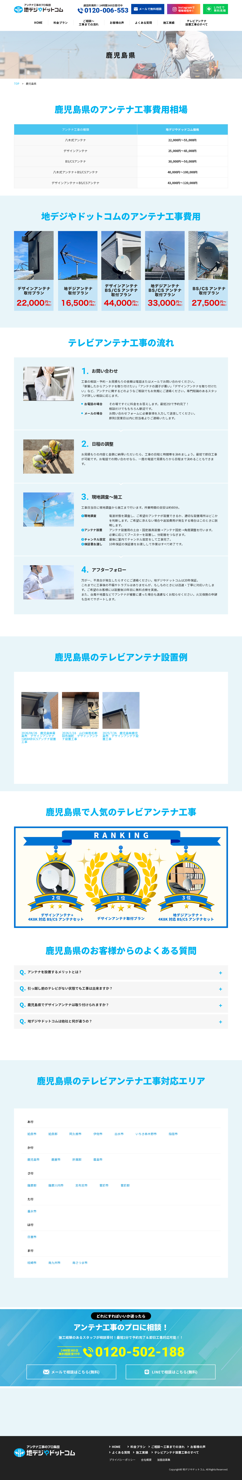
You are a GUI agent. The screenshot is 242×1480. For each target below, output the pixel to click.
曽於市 (104, 1185)
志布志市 (81, 1185)
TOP (16, 83)
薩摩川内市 (56, 1185)
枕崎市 (31, 1262)
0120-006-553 (106, 10)
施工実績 (169, 23)
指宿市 (173, 1134)
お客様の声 (117, 23)
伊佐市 (97, 1134)
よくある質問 (143, 23)
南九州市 (54, 1262)
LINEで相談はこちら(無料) (175, 1372)
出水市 (119, 1134)
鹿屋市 (55, 1159)
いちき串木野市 (146, 1134)
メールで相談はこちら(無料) (75, 1372)
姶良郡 (52, 1134)
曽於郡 (125, 1185)
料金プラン (61, 23)
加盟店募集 (163, 1460)
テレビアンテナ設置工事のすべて (196, 22)
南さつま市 (80, 1262)
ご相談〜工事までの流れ (89, 22)
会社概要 (146, 1460)
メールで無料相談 (150, 9)
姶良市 (31, 1134)
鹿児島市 (33, 1159)
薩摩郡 (31, 1185)
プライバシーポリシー (122, 1460)
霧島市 (97, 1159)
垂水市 (31, 1211)
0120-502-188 (140, 1352)
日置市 (31, 1237)
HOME (38, 23)
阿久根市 (75, 1134)
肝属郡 (76, 1159)
